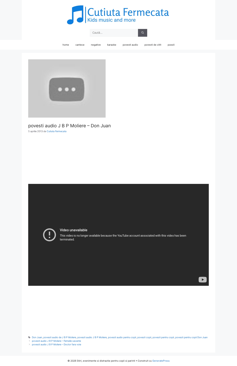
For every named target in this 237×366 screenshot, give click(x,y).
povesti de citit (152, 44)
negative (96, 44)
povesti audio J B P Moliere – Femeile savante (56, 340)
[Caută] (142, 33)
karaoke (111, 44)
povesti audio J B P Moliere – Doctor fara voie (56, 344)
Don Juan (37, 337)
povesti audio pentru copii (122, 337)
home (66, 44)
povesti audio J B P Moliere (92, 337)
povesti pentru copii (163, 337)
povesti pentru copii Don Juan (191, 337)
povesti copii (144, 337)
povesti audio (130, 44)
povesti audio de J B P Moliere (59, 337)
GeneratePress (161, 360)
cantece (79, 44)
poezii (171, 44)
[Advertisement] (118, 161)
